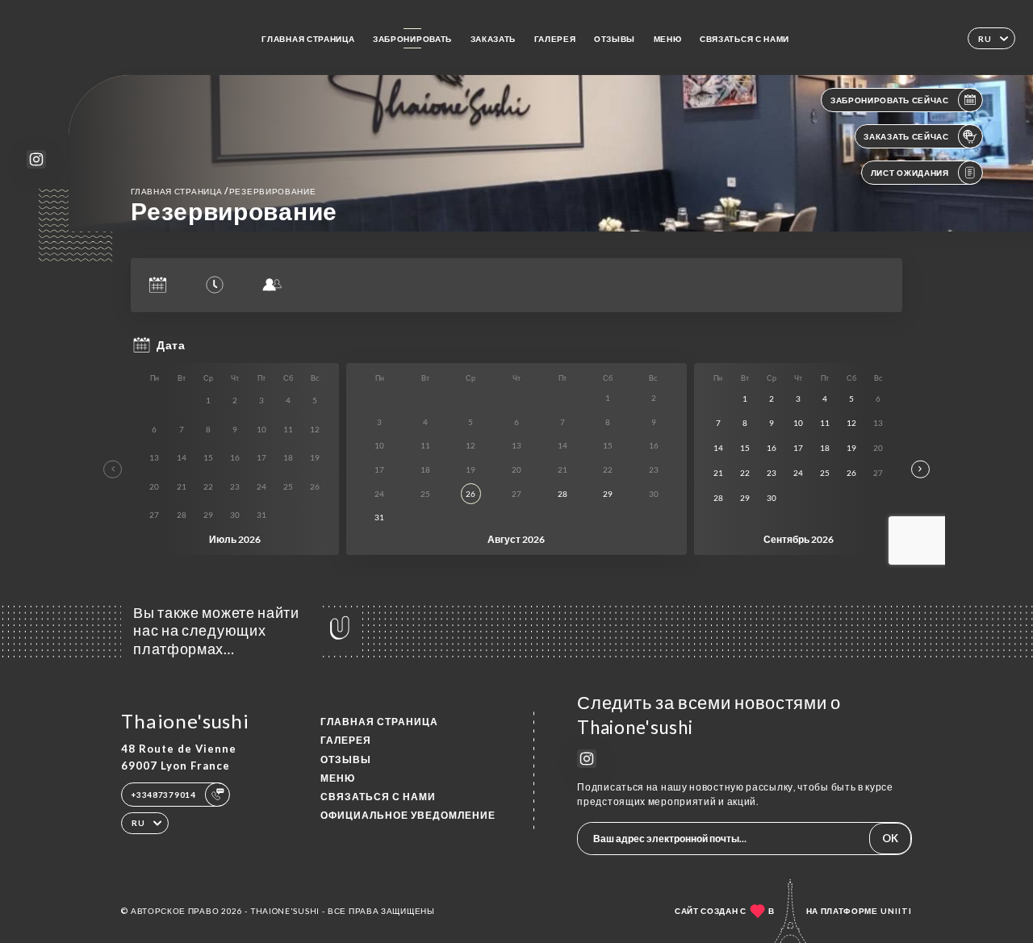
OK (890, 838)
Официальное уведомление (408, 815)
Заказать (493, 39)
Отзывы (614, 39)
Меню (668, 39)
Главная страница (307, 39)
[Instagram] (36, 159)
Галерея (555, 39)
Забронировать (412, 39)
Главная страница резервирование (223, 191)
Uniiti (896, 911)
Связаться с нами (744, 39)
